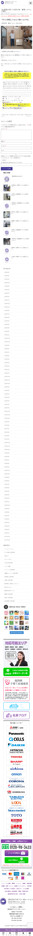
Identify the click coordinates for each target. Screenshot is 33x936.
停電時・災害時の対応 (23, 891)
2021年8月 (6, 425)
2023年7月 (6, 352)
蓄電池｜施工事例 (25, 15)
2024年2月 (6, 331)
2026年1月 (6, 279)
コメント (4, 129)
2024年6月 (6, 317)
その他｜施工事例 (8, 562)
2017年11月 (7, 540)
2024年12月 (7, 303)
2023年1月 (6, 373)
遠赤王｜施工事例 (8, 597)
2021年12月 (7, 411)
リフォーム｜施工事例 (9, 569)
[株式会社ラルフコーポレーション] (9, 3)
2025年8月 (6, 286)
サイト (2, 150)
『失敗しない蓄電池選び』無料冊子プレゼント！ (16, 930)
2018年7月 (6, 515)
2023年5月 (6, 359)
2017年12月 (7, 536)
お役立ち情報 (22, 894)
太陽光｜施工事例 (8, 580)
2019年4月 (6, 491)
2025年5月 (6, 289)
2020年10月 (7, 449)
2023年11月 (7, 341)
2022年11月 (7, 380)
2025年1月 (6, 300)
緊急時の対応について (9, 590)
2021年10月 (7, 418)
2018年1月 (6, 533)
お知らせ (6, 555)
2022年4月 (6, 400)
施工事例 (29, 886)
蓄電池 (13, 883)
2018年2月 (6, 529)
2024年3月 (6, 327)
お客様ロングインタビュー (20, 886)
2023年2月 (6, 369)
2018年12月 (7, 505)
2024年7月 (6, 314)
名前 (3, 141)
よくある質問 (26, 888)
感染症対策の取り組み (13, 894)
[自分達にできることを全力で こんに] (11, 623)
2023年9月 (6, 345)
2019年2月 (6, 498)
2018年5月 (6, 519)
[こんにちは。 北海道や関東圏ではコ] (27, 623)
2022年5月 (6, 397)
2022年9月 (6, 387)
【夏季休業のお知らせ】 (17, 176)
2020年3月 (6, 467)
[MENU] (30, 3)
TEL (3, 934)
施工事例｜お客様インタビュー (14, 15)
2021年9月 (6, 421)
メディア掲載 (7, 566)
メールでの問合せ (14, 853)
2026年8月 (6, 272)
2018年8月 (6, 512)
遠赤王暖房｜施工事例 (9, 601)
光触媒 (23, 883)
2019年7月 (6, 484)
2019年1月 (6, 501)
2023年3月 (6, 366)
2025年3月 (6, 296)
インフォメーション (9, 549)
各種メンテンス (9, 886)
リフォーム (18, 883)
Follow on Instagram (18, 632)
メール (3, 146)
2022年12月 (7, 376)
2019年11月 (7, 470)
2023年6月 (6, 355)
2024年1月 (6, 334)
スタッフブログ (8, 559)
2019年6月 (6, 487)
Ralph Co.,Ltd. (14, 925)
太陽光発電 (29, 883)
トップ (2, 883)
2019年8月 (6, 480)
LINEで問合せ (13, 860)
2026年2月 (6, 275)
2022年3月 (6, 404)
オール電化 (8, 883)
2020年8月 (6, 456)
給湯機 (3, 886)
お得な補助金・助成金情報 (11, 891)
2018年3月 (6, 526)
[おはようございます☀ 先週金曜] (16, 613)
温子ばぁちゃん (8, 587)
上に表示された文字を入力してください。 (12, 162)
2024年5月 (6, 321)
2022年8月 (6, 390)
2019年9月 (6, 477)
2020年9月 (6, 453)
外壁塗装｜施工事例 (9, 576)
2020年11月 (7, 446)
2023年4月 (6, 362)
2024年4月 (6, 324)
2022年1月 (6, 407)
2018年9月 (6, 508)
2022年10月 (7, 383)
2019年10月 (7, 474)
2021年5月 (6, 435)
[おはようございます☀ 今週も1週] (27, 613)
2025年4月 (6, 293)
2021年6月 (6, 432)
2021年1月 (6, 439)
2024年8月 (6, 310)
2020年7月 (6, 460)
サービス (10, 934)
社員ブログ (19, 888)
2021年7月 (6, 428)
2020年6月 (6, 463)
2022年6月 (6, 394)
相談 (30, 934)
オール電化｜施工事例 (9, 552)
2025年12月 (7, 282)
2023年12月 (7, 338)
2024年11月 (7, 307)
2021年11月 (7, 414)
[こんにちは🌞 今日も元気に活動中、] (16, 618)
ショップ (23, 934)
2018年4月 (6, 522)
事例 (17, 934)
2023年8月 (6, 348)
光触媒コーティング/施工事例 (11, 573)
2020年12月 (7, 442)
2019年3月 (6, 494)
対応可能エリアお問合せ (9, 888)
